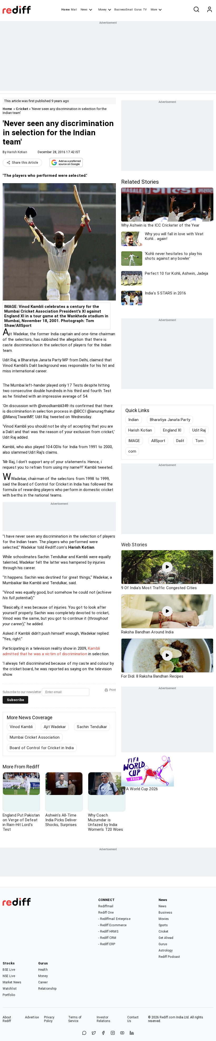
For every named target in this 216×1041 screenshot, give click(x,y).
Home (65, 9)
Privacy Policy (49, 1019)
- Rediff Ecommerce (112, 925)
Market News (12, 982)
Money (102, 9)
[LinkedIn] (132, 1033)
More (154, 9)
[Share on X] (94, 1033)
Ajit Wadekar (55, 726)
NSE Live (9, 976)
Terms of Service (75, 1019)
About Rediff (7, 1019)
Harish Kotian (17, 152)
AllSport (158, 440)
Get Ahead (166, 938)
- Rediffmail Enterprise (114, 919)
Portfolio (9, 995)
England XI (172, 430)
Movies (164, 919)
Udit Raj (199, 430)
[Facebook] (103, 1033)
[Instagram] (113, 1033)
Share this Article (25, 162)
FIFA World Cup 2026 (139, 789)
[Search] (196, 10)
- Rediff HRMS (108, 931)
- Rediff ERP (106, 944)
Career (43, 982)
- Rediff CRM (107, 938)
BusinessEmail (123, 9)
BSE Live (9, 970)
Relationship (47, 988)
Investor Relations (104, 1019)
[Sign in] (209, 10)
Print (112, 690)
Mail (74, 9)
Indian (133, 419)
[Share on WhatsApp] (84, 1033)
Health (43, 970)
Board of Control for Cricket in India (42, 747)
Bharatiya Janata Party (170, 419)
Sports (163, 925)
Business (166, 912)
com (132, 451)
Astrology (166, 950)
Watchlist (10, 988)
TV (145, 9)
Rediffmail (105, 906)
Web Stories (134, 544)
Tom (199, 440)
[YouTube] (122, 1033)
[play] (167, 567)
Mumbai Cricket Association (35, 737)
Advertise (32, 1017)
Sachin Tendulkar (92, 726)
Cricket (22, 109)
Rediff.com (167, 1017)
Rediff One (106, 912)
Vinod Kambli (21, 726)
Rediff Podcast (169, 957)
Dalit (180, 440)
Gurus (138, 9)
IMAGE (134, 440)
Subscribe (15, 700)
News (84, 9)
